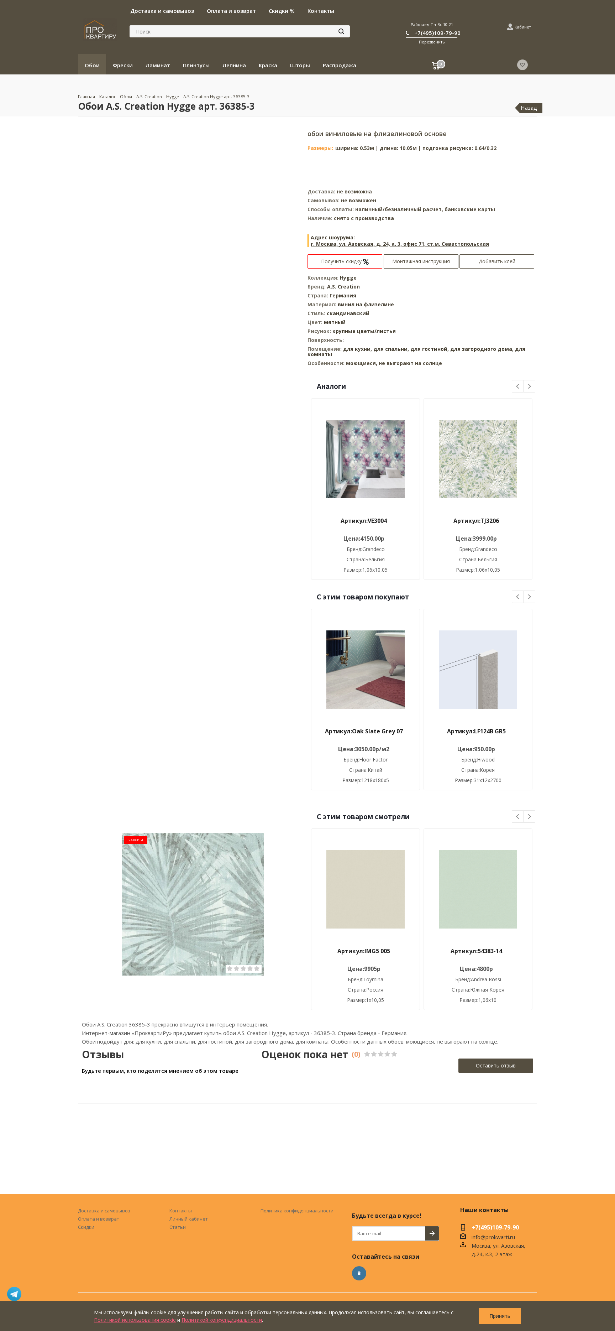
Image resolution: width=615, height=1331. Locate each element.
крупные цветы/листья (364, 331)
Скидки (86, 1227)
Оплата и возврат (98, 1219)
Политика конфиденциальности (297, 1210)
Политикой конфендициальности (222, 1319)
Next (529, 386)
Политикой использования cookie (135, 1319)
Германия (343, 295)
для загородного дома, (482, 348)
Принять (499, 1315)
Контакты (180, 1210)
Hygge (348, 277)
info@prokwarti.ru (493, 1237)
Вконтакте (359, 1273)
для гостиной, (429, 348)
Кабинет (523, 27)
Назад (529, 107)
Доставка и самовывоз (104, 1210)
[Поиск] (341, 31)
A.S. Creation (343, 286)
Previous (518, 386)
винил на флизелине (366, 304)
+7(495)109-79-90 (437, 32)
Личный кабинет (188, 1219)
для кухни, (357, 348)
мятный (335, 322)
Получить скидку (342, 261)
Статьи (177, 1227)
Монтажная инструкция (421, 261)
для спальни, (391, 348)
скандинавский (348, 313)
